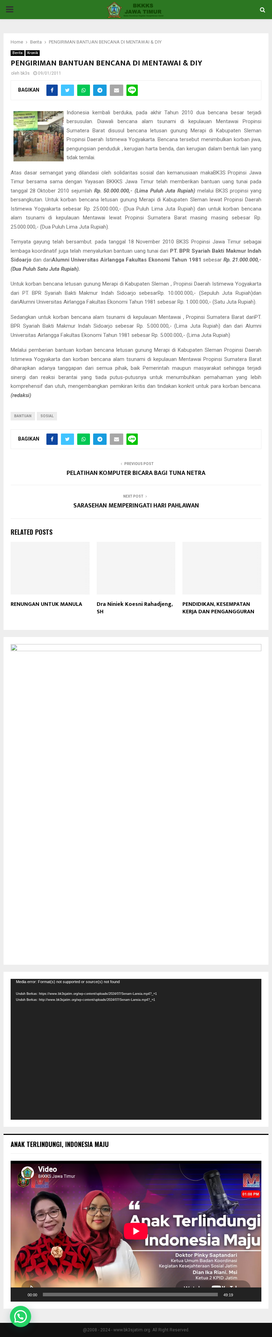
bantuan (23, 416)
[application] (136, 1049)
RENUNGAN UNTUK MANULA (46, 604)
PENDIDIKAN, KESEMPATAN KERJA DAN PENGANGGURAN (218, 607)
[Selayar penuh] (252, 1294)
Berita (17, 53)
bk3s (25, 73)
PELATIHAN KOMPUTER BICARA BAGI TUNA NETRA (136, 473)
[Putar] (19, 1294)
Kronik (32, 53)
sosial (46, 416)
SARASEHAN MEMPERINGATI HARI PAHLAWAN (136, 505)
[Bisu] (240, 1294)
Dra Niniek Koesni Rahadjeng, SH (134, 607)
